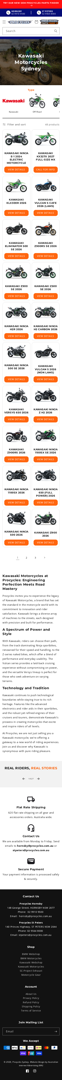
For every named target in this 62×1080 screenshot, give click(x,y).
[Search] (55, 31)
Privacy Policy (31, 998)
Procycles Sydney (20, 1062)
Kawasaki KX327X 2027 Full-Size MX (45, 156)
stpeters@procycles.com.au (31, 850)
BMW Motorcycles (31, 958)
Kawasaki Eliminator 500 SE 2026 (16, 246)
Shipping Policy (31, 1006)
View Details (16, 169)
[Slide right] (38, 778)
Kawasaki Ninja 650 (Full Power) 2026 (46, 492)
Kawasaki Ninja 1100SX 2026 (16, 491)
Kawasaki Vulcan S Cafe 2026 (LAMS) (46, 203)
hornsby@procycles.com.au (35, 845)
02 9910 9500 (35, 911)
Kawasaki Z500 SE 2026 (45, 288)
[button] (4, 22)
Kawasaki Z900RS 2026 (16, 451)
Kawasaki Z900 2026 (45, 534)
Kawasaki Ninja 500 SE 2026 (16, 367)
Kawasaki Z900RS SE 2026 (45, 244)
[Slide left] (23, 778)
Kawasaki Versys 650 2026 (16, 411)
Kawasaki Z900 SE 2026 (16, 288)
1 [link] (18, 557)
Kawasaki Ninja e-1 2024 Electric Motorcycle (16, 158)
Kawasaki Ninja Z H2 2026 (46, 411)
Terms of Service (31, 1010)
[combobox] (31, 31)
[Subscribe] (55, 1031)
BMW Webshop (31, 954)
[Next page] (44, 557)
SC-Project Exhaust (31, 970)
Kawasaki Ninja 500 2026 (16, 533)
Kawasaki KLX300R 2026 (16, 201)
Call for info (45, 169)
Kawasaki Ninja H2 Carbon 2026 (46, 328)
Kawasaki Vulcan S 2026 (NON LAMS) (45, 369)
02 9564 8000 (35, 930)
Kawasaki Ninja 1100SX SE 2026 (46, 451)
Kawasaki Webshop (31, 962)
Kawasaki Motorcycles (31, 966)
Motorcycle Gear (31, 974)
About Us (31, 993)
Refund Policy (31, 1002)
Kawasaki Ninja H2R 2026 (16, 328)
